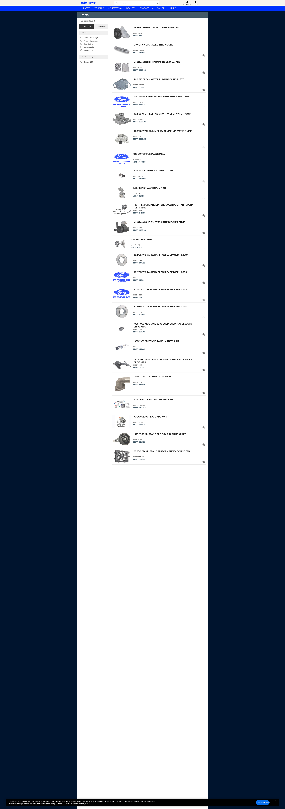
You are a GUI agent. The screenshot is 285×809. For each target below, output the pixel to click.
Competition (115, 8)
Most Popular (89, 47)
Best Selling (88, 44)
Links (173, 8)
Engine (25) (88, 62)
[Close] (275, 802)
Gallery (161, 8)
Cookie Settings (262, 802)
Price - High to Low (91, 41)
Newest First (89, 50)
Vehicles (99, 8)
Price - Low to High (91, 38)
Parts (86, 8)
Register (187, 3)
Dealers (130, 8)
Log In (195, 3)
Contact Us (146, 8)
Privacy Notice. (85, 804)
